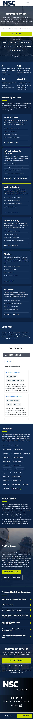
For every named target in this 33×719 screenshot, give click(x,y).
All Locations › (16, 488)
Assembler (28, 46)
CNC (11, 46)
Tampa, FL (26, 484)
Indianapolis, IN (17, 465)
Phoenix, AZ (6, 480)
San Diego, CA (16, 484)
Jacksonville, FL (7, 469)
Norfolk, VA (6, 476)
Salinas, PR (6, 484)
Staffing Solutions (11, 572)
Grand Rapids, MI (18, 457)
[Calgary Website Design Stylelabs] (16, 705)
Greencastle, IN (17, 461)
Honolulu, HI (6, 465)
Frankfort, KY (6, 457)
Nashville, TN (17, 472)
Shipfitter (18, 46)
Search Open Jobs (16, 660)
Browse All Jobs (16, 50)
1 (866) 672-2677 (14, 671)
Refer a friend (12, 339)
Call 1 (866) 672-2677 (12, 577)
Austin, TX (15, 445)
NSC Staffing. (13, 701)
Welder (5, 42)
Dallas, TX (27, 453)
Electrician (13, 42)
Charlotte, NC (19, 449)
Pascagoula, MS (16, 476)
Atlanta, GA (6, 445)
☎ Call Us (8, 716)
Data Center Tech (25, 42)
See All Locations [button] (24, 690)
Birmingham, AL (7, 449)
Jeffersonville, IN (19, 469)
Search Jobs (16, 33)
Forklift (4, 46)
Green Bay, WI (6, 461)
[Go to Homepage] (9, 3)
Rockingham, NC (17, 480)
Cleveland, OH (6, 453)
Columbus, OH (17, 453)
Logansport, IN (7, 472)
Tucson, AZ (6, 488)
